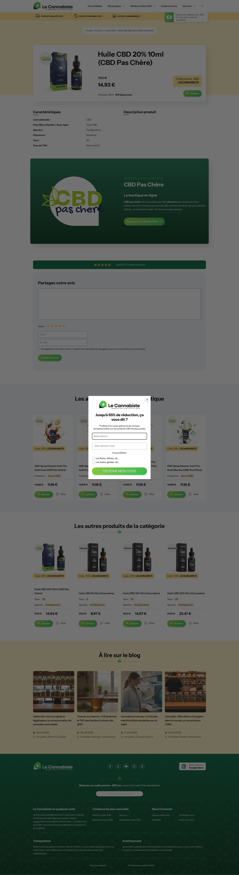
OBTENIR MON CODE (119, 471)
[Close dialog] (147, 399)
